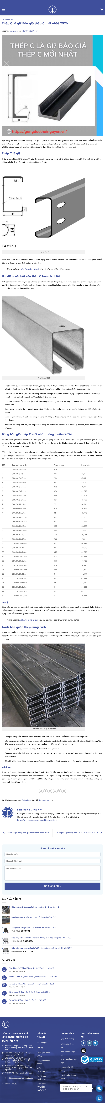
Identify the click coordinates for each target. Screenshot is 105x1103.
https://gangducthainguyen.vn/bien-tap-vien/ (37, 820)
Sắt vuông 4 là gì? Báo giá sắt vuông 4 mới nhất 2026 (31, 984)
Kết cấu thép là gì (28, 620)
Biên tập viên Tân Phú (30, 31)
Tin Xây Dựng (7, 19)
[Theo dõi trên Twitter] (95, 1043)
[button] (3, 9)
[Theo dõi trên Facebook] (83, 1043)
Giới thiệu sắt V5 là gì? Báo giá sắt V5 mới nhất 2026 (31, 968)
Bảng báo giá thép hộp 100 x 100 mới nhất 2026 (78, 833)
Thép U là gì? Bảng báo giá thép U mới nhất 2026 (27, 833)
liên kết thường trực (45, 800)
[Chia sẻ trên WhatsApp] (41, 791)
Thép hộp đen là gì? (29, 269)
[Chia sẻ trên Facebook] (45, 791)
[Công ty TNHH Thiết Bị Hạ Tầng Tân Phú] (52, 9)
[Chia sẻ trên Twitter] (50, 791)
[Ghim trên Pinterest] (59, 791)
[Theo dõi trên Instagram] (89, 1043)
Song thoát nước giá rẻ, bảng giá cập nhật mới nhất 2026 (33, 977)
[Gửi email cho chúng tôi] (83, 1050)
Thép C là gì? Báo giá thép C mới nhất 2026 (27, 1000)
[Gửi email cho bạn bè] (55, 791)
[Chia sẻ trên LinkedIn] (64, 791)
